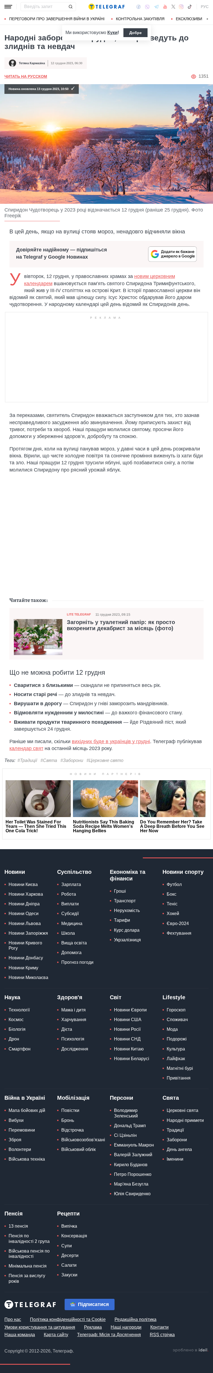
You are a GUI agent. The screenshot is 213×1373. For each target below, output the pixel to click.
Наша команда (19, 1334)
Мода (172, 1029)
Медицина (71, 923)
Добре (135, 32)
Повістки (70, 1110)
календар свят (26, 748)
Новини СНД (127, 1039)
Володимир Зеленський (126, 1113)
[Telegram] (156, 6)
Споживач (177, 1019)
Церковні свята (182, 1110)
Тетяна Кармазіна (32, 63)
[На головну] (106, 6)
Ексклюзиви (189, 19)
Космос (16, 1019)
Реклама (93, 1327)
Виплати (70, 903)
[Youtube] (165, 6)
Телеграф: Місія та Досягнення (109, 1334)
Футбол (174, 884)
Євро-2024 (178, 923)
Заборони (177, 1139)
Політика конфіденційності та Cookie (68, 1319)
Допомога (71, 952)
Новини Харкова (26, 894)
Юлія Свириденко (132, 1193)
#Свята (48, 760)
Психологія (72, 1039)
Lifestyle (174, 997)
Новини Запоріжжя (28, 933)
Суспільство (74, 872)
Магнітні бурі (180, 1068)
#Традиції (27, 760)
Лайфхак (176, 1058)
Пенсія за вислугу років (27, 1278)
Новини (14, 872)
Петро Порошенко (132, 1174)
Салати (69, 1265)
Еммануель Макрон (134, 1145)
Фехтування (179, 933)
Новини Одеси (24, 913)
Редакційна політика (135, 1319)
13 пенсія (18, 1226)
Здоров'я (69, 997)
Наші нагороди (126, 1327)
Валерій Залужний (133, 1154)
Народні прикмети (185, 1120)
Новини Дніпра (24, 903)
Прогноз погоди (77, 962)
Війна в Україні (24, 1098)
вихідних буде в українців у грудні (111, 741)
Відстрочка (72, 1130)
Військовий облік (78, 1149)
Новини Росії (127, 1029)
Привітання (179, 1078)
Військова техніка (27, 1159)
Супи (66, 1245)
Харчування (73, 1019)
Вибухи (16, 1120)
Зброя (15, 1139)
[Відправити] (70, 6)
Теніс (172, 903)
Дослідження (74, 1049)
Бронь (67, 1120)
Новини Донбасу (26, 957)
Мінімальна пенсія (28, 1266)
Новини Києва (23, 884)
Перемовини (22, 1130)
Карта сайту (56, 1334)
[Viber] (147, 7)
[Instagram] (181, 6)
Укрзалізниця (127, 939)
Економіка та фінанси (127, 875)
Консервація (74, 1235)
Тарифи (122, 920)
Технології (19, 1010)
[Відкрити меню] (8, 6)
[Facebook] (139, 6)
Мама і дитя (73, 1010)
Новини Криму (23, 967)
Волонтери (20, 1149)
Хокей (173, 913)
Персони (121, 1098)
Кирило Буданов (131, 1164)
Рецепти (68, 1213)
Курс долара (127, 930)
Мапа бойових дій (27, 1110)
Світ (115, 997)
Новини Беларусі (131, 1058)
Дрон (14, 1039)
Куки (112, 32)
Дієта (66, 1029)
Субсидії (70, 913)
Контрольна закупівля (140, 19)
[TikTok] (189, 6)
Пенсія (13, 1213)
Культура (176, 1049)
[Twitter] (173, 6)
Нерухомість (127, 910)
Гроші (120, 891)
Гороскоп (176, 1010)
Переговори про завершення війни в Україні (57, 19)
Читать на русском (25, 76)
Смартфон (20, 1049)
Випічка (69, 1226)
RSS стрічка (162, 1334)
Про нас (12, 1319)
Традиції (175, 1130)
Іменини (175, 1159)
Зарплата (71, 884)
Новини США (127, 1019)
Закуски (69, 1274)
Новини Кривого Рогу (25, 945)
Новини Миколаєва (28, 977)
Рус (205, 6)
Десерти (69, 1255)
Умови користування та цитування (39, 1327)
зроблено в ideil (191, 1350)
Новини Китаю (129, 1049)
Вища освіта (74, 943)
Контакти (159, 1327)
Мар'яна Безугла (131, 1184)
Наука (12, 997)
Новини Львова (25, 923)
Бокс (171, 894)
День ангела (179, 1149)
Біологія (17, 1029)
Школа (68, 933)
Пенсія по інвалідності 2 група (29, 1238)
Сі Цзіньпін (125, 1135)
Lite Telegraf (79, 614)
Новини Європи (130, 1010)
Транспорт (125, 900)
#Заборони (71, 760)
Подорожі (177, 1039)
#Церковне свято (105, 760)
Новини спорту (183, 872)
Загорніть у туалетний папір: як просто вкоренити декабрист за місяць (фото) (121, 625)
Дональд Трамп (130, 1125)
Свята (171, 1098)
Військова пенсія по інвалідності (29, 1254)
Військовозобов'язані (83, 1139)
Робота (68, 894)
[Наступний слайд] (207, 19)
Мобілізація (73, 1098)
